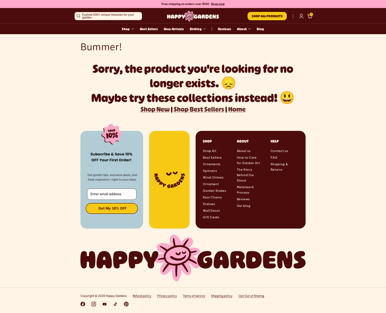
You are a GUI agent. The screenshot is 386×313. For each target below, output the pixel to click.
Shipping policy (221, 296)
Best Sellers (149, 29)
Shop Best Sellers (199, 109)
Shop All (209, 151)
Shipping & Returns (279, 166)
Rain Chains (212, 197)
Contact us (279, 151)
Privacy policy (167, 296)
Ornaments (212, 164)
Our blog (243, 206)
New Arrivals (174, 29)
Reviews (224, 29)
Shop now (218, 4)
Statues (209, 204)
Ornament (211, 184)
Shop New (155, 109)
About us (244, 151)
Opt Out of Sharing (251, 296)
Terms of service (194, 296)
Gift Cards (211, 217)
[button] (309, 16)
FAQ (274, 157)
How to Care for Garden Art (248, 160)
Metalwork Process (245, 189)
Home (237, 109)
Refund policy (142, 296)
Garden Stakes (214, 191)
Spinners (210, 171)
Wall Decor (211, 210)
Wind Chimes (213, 177)
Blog (260, 29)
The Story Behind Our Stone (245, 175)
